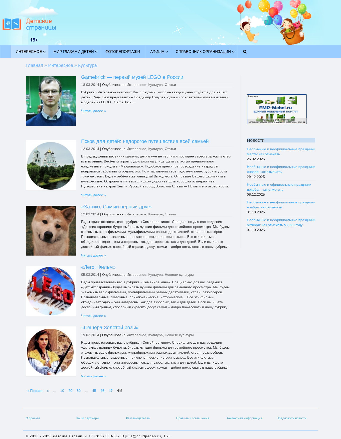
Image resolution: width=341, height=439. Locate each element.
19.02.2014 (90, 335)
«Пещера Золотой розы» (110, 327)
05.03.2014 (90, 275)
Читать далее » (93, 111)
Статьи (170, 85)
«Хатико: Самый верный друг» (116, 206)
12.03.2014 (90, 149)
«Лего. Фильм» (98, 267)
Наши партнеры (87, 418)
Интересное (136, 85)
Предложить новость (291, 418)
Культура (155, 85)
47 (111, 391)
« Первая (34, 391)
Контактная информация (244, 418)
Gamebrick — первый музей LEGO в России (132, 77)
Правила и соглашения (192, 418)
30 (79, 391)
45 (94, 391)
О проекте (33, 418)
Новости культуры (179, 275)
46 (102, 391)
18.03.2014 (90, 85)
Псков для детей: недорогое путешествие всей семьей (145, 141)
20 (70, 391)
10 (62, 391)
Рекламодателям (138, 418)
